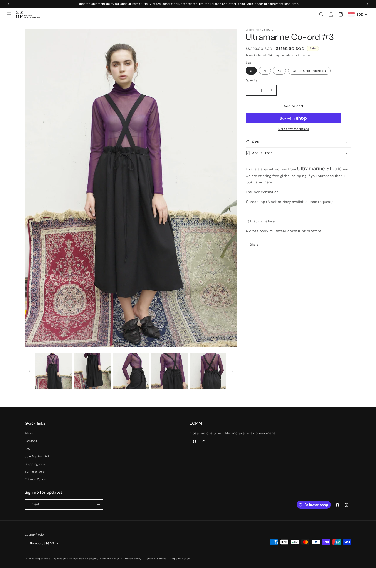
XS (279, 71)
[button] (9, 14)
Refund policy (111, 558)
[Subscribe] (98, 504)
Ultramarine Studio (319, 168)
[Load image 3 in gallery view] (131, 371)
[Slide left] (29, 371)
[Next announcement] (367, 4)
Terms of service (155, 558)
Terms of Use (35, 472)
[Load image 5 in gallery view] (208, 371)
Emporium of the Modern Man (53, 558)
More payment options (293, 129)
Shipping (274, 55)
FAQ (28, 449)
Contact (31, 441)
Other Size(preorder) (309, 71)
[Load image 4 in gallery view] (169, 371)
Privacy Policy (35, 479)
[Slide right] (232, 371)
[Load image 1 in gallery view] (53, 371)
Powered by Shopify (86, 558)
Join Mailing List (37, 456)
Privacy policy (132, 558)
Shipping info (35, 464)
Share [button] (254, 244)
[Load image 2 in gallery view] (92, 371)
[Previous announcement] (8, 4)
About (29, 433)
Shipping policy (180, 558)
